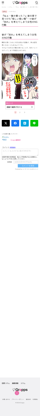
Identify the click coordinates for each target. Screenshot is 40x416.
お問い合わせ (6, 399)
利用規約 (35, 399)
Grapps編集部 (16, 140)
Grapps (22, 402)
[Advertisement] (20, 259)
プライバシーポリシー (18, 399)
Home (4, 7)
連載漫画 (15, 383)
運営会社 (28, 399)
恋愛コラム (6, 383)
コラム (10, 7)
